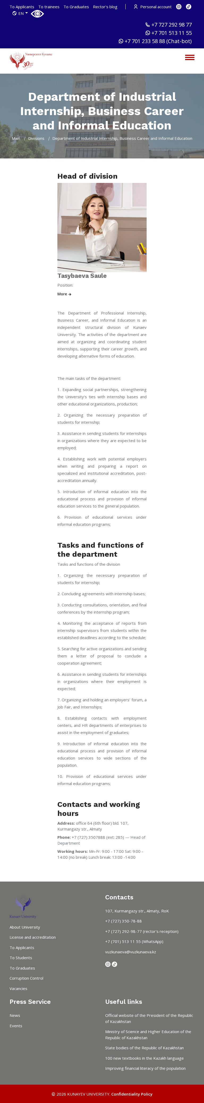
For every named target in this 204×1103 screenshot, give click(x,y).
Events (16, 1025)
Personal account (155, 6)
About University (25, 927)
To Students (21, 957)
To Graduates (76, 6)
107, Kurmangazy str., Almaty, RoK (137, 910)
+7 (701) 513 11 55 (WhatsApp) (134, 941)
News (15, 1015)
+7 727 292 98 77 (171, 24)
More (62, 293)
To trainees (49, 6)
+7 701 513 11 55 (171, 33)
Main (16, 138)
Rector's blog (105, 6)
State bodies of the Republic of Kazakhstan (144, 1047)
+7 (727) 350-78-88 (123, 921)
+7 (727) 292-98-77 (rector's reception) (141, 931)
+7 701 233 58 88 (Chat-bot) (158, 41)
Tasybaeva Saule (82, 275)
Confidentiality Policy (131, 1094)
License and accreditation (33, 937)
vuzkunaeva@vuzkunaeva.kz (130, 951)
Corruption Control (26, 978)
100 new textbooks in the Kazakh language (144, 1058)
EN (21, 13)
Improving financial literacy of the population (145, 1068)
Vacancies (18, 988)
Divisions (36, 138)
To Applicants (22, 6)
